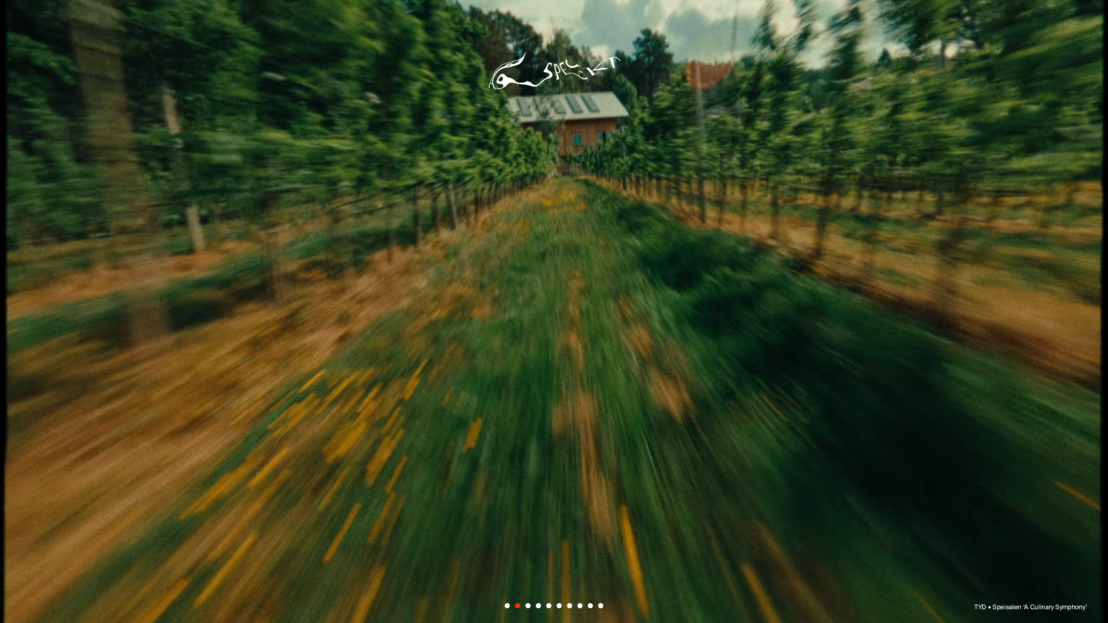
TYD (346, 268)
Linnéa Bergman (606, 329)
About (553, 425)
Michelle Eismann (673, 299)
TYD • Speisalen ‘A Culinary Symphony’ (1030, 607)
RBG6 (751, 329)
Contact (634, 425)
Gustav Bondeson (400, 329)
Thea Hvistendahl (545, 359)
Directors (468, 425)
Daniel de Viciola (482, 268)
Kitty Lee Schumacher (438, 299)
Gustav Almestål (681, 268)
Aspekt (554, 66)
